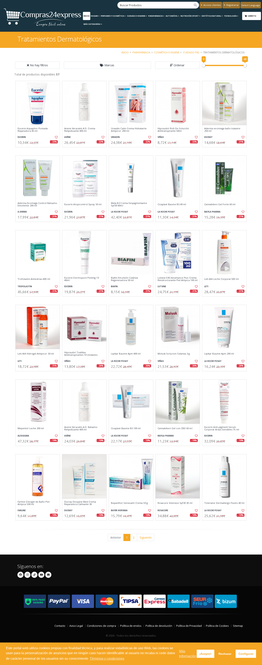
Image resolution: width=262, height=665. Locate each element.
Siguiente (146, 537)
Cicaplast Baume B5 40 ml (172, 204)
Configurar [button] (245, 653)
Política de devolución (159, 626)
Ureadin (115, 137)
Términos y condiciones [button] (107, 658)
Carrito (252, 16)
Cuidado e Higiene (136, 16)
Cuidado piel (191, 52)
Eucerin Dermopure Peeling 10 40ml (81, 279)
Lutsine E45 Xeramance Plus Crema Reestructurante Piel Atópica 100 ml (178, 279)
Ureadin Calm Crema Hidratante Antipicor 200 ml (129, 129)
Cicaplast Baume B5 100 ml (126, 428)
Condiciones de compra (101, 626)
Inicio (87, 16)
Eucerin (22, 137)
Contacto (59, 626)
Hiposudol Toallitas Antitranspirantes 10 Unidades (80, 353)
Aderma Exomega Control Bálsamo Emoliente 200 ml (37, 204)
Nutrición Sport (190, 16)
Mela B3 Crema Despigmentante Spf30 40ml (129, 204)
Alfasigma (23, 435)
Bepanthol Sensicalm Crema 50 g (129, 503)
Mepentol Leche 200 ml (31, 428)
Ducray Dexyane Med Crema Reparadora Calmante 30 (80, 503)
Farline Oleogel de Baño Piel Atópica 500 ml (34, 503)
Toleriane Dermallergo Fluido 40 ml (224, 503)
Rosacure (163, 510)
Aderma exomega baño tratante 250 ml (222, 129)
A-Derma (22, 211)
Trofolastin (25, 286)
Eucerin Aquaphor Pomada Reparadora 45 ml (33, 129)
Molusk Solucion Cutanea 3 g (174, 353)
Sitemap (238, 626)
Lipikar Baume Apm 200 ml (219, 353)
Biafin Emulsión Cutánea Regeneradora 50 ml (124, 279)
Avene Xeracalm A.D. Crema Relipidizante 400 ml (79, 129)
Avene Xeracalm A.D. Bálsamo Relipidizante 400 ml (81, 428)
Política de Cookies (217, 626)
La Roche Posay (119, 211)
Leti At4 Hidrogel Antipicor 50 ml (36, 353)
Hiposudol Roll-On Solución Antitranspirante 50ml (173, 129)
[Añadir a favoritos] (56, 137)
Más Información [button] (187, 653)
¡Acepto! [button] (205, 653)
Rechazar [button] (224, 653)
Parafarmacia (155, 16)
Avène (67, 137)
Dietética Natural (211, 16)
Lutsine (162, 286)
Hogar (94, 16)
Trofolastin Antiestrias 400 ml (34, 279)
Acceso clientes (212, 5)
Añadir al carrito (39, 150)
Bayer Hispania (119, 510)
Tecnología (230, 16)
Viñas (161, 137)
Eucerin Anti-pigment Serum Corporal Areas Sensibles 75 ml (221, 428)
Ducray (208, 137)
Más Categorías (92, 24)
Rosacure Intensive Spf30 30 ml (175, 503)
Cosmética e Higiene (166, 52)
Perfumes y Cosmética (112, 16)
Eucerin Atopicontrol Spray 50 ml (83, 204)
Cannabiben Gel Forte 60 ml (219, 204)
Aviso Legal (76, 626)
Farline (22, 510)
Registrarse (232, 5)
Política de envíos (130, 626)
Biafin (114, 286)
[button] (107, 65)
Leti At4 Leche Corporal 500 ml (221, 279)
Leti (206, 286)
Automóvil (172, 16)
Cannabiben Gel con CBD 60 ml (175, 428)
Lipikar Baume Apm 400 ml (126, 353)
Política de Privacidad (189, 626)
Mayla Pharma (212, 211)
